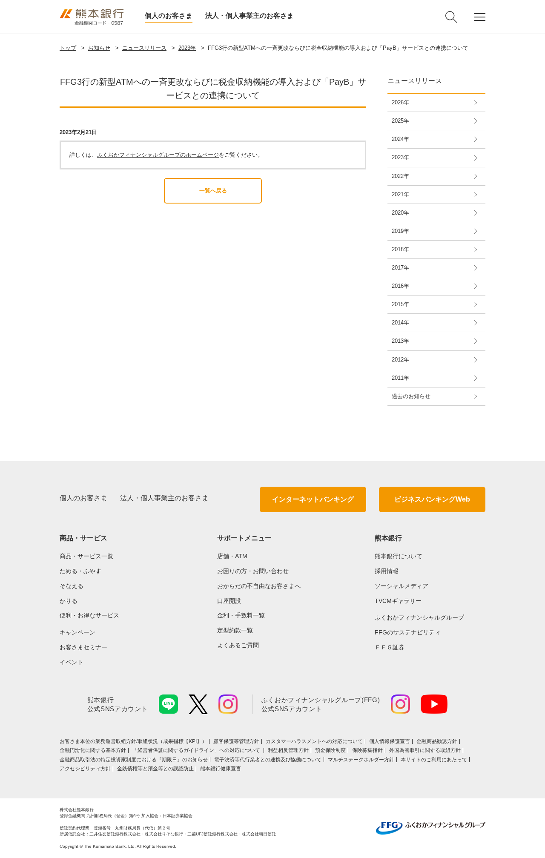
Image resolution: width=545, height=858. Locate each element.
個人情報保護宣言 (389, 741)
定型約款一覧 (235, 630)
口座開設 (229, 600)
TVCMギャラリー (398, 600)
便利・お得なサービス (89, 615)
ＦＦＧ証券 (389, 647)
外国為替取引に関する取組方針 (425, 750)
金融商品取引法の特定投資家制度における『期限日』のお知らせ (134, 760)
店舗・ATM (232, 556)
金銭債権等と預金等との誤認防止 (155, 769)
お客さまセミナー (83, 647)
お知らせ (99, 48)
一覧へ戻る (213, 190)
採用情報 (387, 571)
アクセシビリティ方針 (85, 769)
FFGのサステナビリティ (408, 632)
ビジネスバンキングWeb (432, 499)
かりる (68, 600)
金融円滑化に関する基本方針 (93, 750)
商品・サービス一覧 (86, 556)
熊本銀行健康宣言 (220, 769)
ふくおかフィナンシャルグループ (419, 617)
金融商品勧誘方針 (436, 741)
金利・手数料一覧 (241, 615)
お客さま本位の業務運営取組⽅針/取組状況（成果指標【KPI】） (133, 741)
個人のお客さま (168, 15)
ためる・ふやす (80, 571)
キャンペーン (77, 632)
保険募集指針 (367, 750)
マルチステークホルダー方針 (361, 760)
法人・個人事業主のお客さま (249, 15)
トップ (68, 48)
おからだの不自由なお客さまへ (259, 586)
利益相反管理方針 (288, 750)
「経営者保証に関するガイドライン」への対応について (196, 750)
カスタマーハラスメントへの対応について (314, 741)
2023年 (187, 48)
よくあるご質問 (238, 645)
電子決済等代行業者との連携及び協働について (267, 760)
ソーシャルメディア (401, 586)
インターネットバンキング (313, 499)
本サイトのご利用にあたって (434, 760)
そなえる (71, 586)
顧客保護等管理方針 (236, 741)
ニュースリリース (144, 48)
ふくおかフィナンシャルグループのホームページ (158, 155)
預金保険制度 (330, 750)
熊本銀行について (398, 556)
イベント (71, 662)
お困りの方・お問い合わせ (253, 571)
